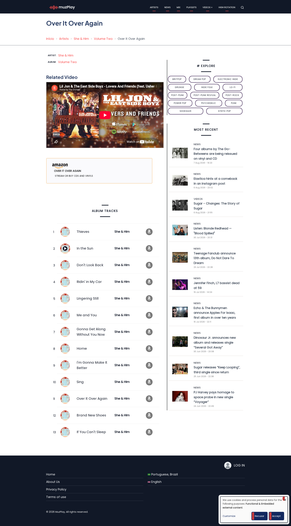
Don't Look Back (90, 265)
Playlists (191, 7)
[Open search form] (242, 7)
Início (50, 39)
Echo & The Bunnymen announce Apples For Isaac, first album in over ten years (215, 313)
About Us (53, 482)
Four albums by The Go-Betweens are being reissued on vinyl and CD (215, 154)
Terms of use (56, 497)
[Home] (62, 7)
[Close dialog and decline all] (285, 498)
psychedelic (208, 103)
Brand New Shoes (91, 415)
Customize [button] (229, 516)
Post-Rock (232, 95)
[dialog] (254, 509)
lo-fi (233, 87)
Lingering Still (88, 298)
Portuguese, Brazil (164, 474)
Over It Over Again (92, 398)
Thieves (83, 231)
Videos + (208, 7)
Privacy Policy (56, 489)
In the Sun (85, 248)
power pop (180, 103)
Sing (80, 381)
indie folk (207, 87)
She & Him (81, 39)
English (155, 482)
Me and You (87, 315)
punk (234, 103)
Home (82, 348)
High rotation (227, 7)
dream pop (199, 79)
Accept (276, 516)
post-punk (177, 95)
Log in (239, 465)
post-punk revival (205, 95)
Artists (154, 7)
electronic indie (228, 79)
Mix (178, 7)
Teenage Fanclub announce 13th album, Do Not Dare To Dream (215, 258)
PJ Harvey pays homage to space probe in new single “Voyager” (214, 397)
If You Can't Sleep (91, 432)
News (167, 7)
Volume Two (103, 39)
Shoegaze (185, 111)
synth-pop (224, 111)
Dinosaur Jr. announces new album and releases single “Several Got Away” (215, 342)
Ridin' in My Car (89, 281)
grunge (179, 87)
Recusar (259, 516)
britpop (177, 79)
